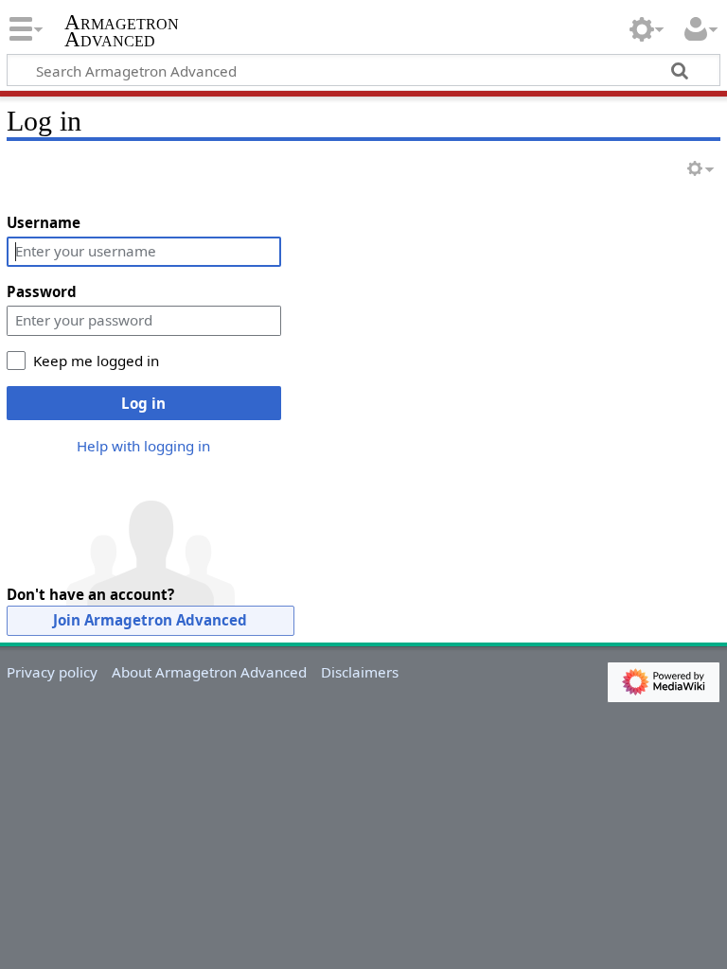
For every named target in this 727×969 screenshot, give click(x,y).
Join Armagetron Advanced (150, 619)
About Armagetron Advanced (209, 671)
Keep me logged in (96, 360)
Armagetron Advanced (121, 31)
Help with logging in (143, 445)
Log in (143, 403)
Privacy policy (52, 671)
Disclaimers (360, 671)
